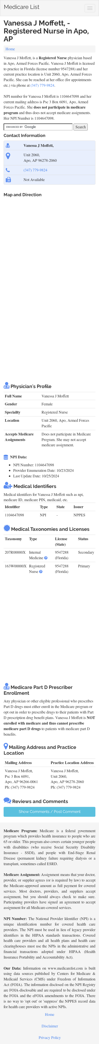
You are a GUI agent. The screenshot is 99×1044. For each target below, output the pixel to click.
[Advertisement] (49, 324)
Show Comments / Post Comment (49, 811)
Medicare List (21, 5)
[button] (46, 557)
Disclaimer (50, 1025)
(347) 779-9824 (42, 85)
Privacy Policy (50, 1037)
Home (10, 48)
